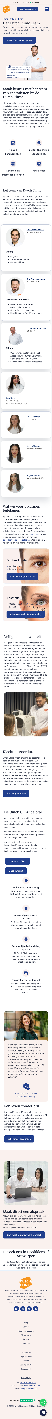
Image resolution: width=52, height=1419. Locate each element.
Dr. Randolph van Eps (36, 328)
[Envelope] (35, 1308)
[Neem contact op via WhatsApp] (43, 1402)
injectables (25, 540)
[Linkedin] (16, 1308)
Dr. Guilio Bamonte (35, 229)
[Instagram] (22, 1308)
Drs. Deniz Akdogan (36, 279)
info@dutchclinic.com (28, 1388)
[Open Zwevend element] (43, 1412)
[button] (47, 9)
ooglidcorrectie (10, 540)
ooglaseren (35, 534)
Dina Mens (10, 398)
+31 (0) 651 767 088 (32, 1385)
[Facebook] (29, 1308)
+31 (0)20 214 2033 (28, 1383)
